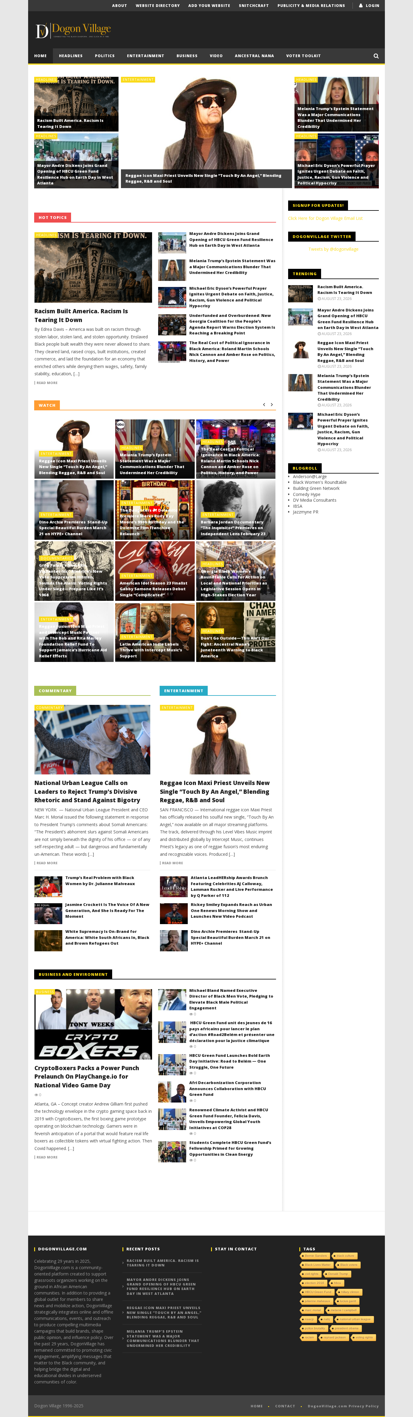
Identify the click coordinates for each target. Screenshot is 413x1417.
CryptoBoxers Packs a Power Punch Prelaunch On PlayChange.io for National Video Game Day (86, 1076)
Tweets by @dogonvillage (333, 249)
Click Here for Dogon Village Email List (325, 218)
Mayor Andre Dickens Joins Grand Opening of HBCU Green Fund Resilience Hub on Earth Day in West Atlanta (75, 174)
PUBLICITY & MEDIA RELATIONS (311, 5)
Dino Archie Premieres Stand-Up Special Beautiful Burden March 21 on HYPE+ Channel (73, 527)
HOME (40, 55)
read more (47, 383)
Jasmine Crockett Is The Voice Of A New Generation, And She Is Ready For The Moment (107, 910)
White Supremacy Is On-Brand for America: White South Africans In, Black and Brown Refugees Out (107, 937)
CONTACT (285, 1406)
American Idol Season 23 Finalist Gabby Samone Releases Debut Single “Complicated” (153, 589)
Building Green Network (316, 488)
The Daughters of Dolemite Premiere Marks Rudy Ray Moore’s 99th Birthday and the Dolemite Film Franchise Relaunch (152, 521)
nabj (327, 1319)
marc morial (313, 1310)
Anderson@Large (310, 476)
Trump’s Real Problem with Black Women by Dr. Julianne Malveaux (100, 880)
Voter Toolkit (303, 55)
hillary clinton (350, 1292)
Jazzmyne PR (305, 512)
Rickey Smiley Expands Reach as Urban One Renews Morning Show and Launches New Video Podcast (231, 910)
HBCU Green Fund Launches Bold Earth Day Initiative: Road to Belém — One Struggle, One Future (229, 1061)
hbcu (337, 1283)
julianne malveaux (317, 1301)
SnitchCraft (254, 5)
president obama (347, 1328)
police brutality (315, 1328)
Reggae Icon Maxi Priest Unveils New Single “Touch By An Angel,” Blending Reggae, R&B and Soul (73, 466)
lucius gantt (348, 1301)
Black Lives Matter (317, 1264)
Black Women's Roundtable (320, 482)
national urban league (355, 1319)
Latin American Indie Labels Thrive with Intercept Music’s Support (151, 650)
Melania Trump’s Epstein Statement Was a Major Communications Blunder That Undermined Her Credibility (336, 117)
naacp (309, 1319)
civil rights (311, 1273)
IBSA (297, 506)
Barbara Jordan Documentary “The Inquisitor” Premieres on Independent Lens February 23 (233, 527)
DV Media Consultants (315, 500)
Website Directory (158, 5)
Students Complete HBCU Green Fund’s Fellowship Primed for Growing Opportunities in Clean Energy (230, 1148)
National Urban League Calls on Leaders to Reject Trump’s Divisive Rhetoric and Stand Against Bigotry (87, 791)
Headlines (71, 55)
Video (216, 55)
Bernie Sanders (316, 1255)
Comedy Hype (306, 494)
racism (309, 1337)
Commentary (49, 707)
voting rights (364, 1337)
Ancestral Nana (254, 55)
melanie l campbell (343, 1310)
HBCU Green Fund (318, 1292)
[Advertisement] (229, 26)
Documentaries (57, 558)
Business (187, 55)
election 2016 (314, 1283)
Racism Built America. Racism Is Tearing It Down (70, 123)
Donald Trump (338, 1273)
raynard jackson (335, 1337)
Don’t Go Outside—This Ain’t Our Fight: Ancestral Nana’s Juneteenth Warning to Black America (235, 647)
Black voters (348, 1264)
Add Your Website (209, 5)
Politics (105, 55)
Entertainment (145, 55)
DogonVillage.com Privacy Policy (343, 1406)
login (372, 5)
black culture (345, 1255)
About (119, 5)
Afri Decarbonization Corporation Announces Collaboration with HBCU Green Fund (227, 1088)
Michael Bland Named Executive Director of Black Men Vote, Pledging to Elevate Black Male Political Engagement (231, 999)
